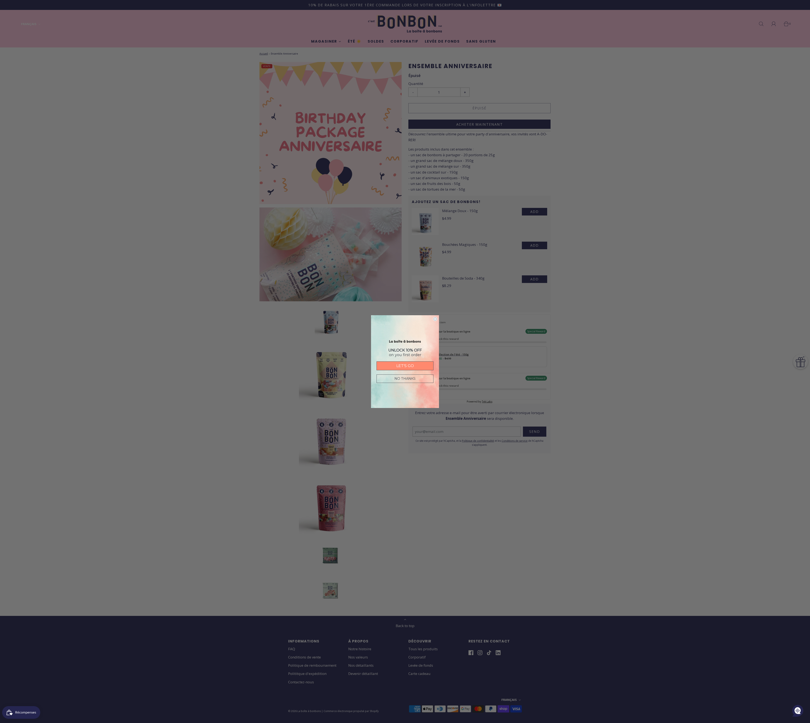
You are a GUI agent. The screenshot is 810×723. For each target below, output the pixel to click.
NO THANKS (405, 379)
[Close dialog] (435, 319)
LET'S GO (405, 366)
